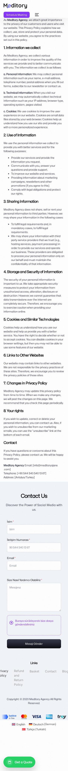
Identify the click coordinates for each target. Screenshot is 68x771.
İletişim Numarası (18, 539)
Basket (34, 671)
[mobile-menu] (36, 14)
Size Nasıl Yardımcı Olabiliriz (24, 580)
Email (11, 558)
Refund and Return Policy (19, 677)
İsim (10, 521)
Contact (50, 671)
